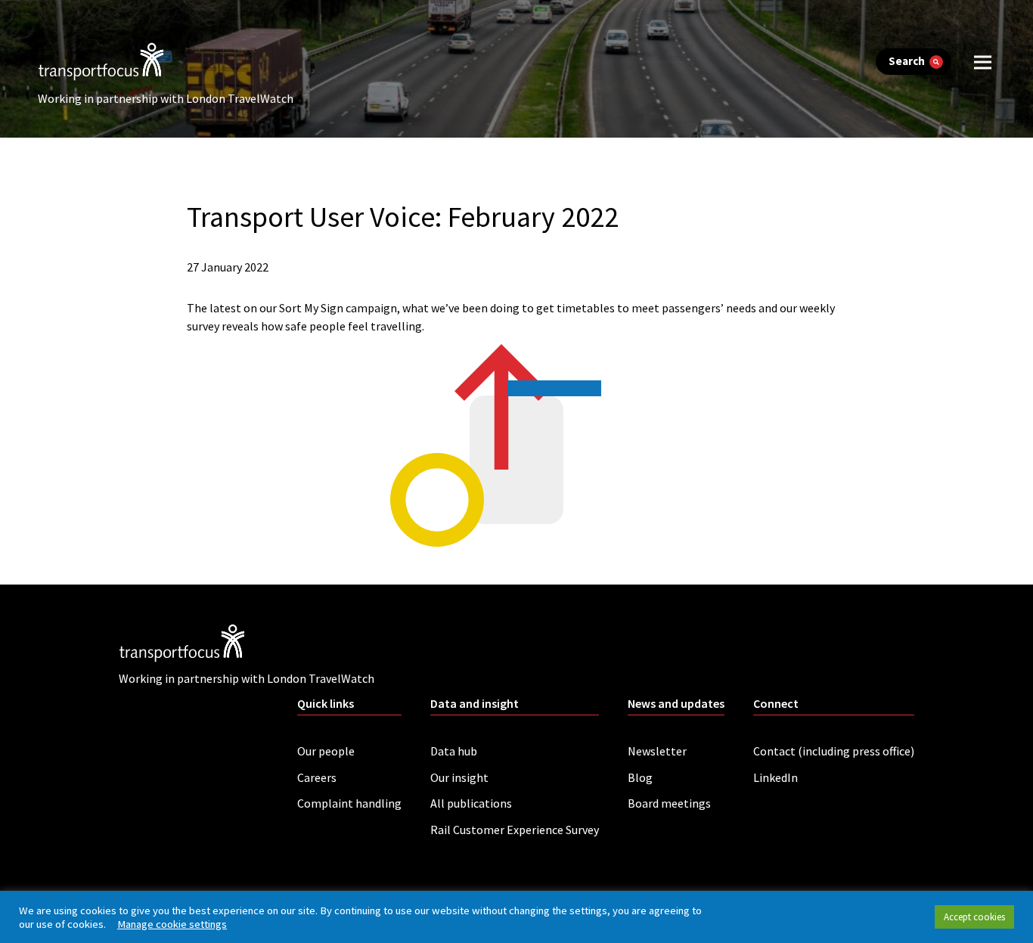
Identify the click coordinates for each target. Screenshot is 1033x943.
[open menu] (982, 61)
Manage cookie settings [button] (172, 924)
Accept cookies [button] (974, 916)
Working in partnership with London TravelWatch (165, 98)
